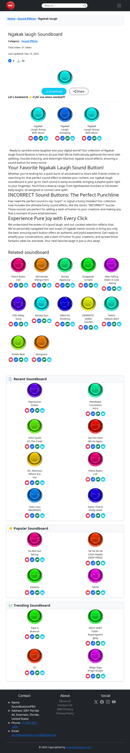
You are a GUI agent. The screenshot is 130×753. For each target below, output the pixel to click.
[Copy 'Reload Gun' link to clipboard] (39, 320)
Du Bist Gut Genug (34, 552)
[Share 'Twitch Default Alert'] (114, 324)
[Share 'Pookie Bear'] (21, 359)
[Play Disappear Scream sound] (88, 265)
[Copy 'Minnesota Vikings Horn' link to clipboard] (39, 285)
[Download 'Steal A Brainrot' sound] (42, 636)
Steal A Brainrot (34, 629)
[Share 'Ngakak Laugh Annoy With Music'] (41, 138)
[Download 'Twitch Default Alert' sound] (119, 324)
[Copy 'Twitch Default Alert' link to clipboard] (109, 324)
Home (11, 19)
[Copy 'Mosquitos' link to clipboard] (39, 359)
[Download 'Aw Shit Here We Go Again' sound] (103, 446)
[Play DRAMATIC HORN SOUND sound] (88, 303)
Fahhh (95, 587)
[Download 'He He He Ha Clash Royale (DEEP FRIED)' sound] (103, 563)
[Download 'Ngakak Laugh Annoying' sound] (72, 138)
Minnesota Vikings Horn (42, 278)
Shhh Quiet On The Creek (34, 439)
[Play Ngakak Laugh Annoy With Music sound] (38, 114)
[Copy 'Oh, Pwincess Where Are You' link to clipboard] (32, 482)
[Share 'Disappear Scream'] (91, 285)
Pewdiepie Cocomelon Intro (95, 405)
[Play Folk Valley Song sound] (18, 303)
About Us (65, 701)
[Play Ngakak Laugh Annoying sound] (65, 114)
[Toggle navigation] (119, 5)
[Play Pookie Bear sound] (18, 342)
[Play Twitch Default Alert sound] (112, 303)
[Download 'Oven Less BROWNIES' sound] (42, 515)
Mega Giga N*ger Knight (95, 669)
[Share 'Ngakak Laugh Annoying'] (67, 138)
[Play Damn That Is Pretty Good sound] (95, 495)
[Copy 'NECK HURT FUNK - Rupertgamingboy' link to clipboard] (93, 643)
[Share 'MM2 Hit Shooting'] (67, 324)
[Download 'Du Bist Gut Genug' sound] (42, 559)
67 (34, 667)
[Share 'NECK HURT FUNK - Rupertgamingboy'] (98, 643)
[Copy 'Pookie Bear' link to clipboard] (16, 359)
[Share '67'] (37, 672)
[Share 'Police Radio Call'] (21, 285)
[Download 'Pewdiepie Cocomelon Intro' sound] (103, 413)
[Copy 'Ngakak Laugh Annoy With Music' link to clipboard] (36, 138)
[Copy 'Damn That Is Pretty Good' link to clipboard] (93, 515)
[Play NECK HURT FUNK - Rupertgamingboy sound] (95, 616)
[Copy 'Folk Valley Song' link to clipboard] (16, 324)
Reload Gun (41, 315)
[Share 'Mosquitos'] (44, 359)
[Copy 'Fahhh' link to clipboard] (93, 592)
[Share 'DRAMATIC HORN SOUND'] (91, 327)
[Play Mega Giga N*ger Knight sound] (95, 655)
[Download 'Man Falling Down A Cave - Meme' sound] (119, 288)
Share (80, 91)
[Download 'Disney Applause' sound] (72, 285)
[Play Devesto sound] (35, 575)
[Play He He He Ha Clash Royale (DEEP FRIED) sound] (95, 539)
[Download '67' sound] (42, 672)
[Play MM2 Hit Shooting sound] (65, 303)
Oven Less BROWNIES (34, 508)
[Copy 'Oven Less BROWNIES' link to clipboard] (32, 515)
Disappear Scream (88, 278)
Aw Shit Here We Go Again (95, 439)
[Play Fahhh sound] (95, 575)
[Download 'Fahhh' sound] (103, 592)
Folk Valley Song (18, 317)
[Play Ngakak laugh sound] (65, 77)
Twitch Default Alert (111, 317)
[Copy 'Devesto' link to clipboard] (32, 592)
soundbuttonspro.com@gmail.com (34, 735)
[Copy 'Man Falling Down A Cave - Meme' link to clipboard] (109, 288)
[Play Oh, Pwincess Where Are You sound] (35, 459)
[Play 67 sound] (35, 655)
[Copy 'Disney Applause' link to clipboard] (62, 285)
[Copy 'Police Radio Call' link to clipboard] (16, 285)
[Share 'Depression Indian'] (37, 410)
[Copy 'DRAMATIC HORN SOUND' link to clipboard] (86, 327)
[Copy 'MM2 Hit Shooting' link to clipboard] (62, 324)
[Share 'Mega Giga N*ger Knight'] (98, 676)
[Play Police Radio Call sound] (18, 265)
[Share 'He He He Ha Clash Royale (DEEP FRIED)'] (98, 563)
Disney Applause (65, 278)
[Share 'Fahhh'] (98, 592)
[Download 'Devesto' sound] (42, 592)
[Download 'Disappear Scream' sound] (96, 285)
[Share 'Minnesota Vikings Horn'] (44, 285)
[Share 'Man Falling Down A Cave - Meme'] (114, 288)
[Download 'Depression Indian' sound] (42, 410)
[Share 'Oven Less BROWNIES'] (37, 515)
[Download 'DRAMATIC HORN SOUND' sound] (96, 327)
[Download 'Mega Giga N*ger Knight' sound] (103, 676)
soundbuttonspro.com (78, 747)
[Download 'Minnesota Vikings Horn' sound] (49, 285)
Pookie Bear (18, 354)
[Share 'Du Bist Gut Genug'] (37, 559)
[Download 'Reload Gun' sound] (49, 320)
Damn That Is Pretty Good (95, 508)
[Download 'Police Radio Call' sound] (26, 285)
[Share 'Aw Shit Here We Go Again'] (98, 446)
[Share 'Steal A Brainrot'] (37, 636)
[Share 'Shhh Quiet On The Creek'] (37, 446)
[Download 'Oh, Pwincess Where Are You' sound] (42, 482)
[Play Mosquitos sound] (42, 342)
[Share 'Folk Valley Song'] (21, 324)
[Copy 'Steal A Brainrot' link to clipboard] (32, 636)
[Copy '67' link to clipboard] (32, 672)
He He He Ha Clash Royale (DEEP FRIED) (95, 554)
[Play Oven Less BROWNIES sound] (35, 495)
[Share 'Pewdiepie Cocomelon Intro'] (98, 413)
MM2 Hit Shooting (65, 317)
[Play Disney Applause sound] (65, 265)
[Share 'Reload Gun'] (44, 320)
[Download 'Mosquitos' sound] (49, 359)
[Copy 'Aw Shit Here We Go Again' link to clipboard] (93, 446)
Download (55, 91)
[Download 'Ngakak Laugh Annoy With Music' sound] (46, 138)
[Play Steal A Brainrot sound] (35, 616)
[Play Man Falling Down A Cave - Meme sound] (112, 265)
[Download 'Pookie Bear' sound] (26, 359)
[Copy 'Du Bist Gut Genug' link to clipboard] (32, 559)
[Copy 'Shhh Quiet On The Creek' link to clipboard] (32, 446)
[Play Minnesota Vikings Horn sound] (42, 265)
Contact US (65, 705)
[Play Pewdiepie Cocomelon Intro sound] (95, 390)
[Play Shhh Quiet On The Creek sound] (35, 426)
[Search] (85, 5)
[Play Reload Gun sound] (42, 303)
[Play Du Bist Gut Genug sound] (35, 539)
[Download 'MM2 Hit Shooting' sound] (72, 324)
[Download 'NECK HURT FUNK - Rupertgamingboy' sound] (103, 643)
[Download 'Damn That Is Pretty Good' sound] (103, 515)
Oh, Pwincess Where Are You (34, 474)
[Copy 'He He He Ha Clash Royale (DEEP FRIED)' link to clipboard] (93, 563)
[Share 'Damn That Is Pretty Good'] (98, 515)
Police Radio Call (18, 278)
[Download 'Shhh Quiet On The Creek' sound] (42, 446)
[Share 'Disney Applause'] (67, 285)
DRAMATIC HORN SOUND (88, 319)
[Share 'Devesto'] (37, 592)
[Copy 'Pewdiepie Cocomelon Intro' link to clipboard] (93, 413)
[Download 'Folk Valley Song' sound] (26, 324)
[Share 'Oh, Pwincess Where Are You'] (37, 482)
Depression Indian (34, 403)
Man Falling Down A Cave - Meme (111, 280)
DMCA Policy (65, 709)
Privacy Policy (65, 713)
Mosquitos (42, 354)
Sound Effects (27, 19)
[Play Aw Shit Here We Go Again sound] (95, 426)
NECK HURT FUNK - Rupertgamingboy (95, 633)
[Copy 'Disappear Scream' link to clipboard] (86, 285)
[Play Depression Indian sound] (35, 390)
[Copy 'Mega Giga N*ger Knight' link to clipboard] (93, 676)
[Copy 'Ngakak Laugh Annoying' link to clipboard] (62, 138)
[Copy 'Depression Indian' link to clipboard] (32, 410)
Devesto (34, 587)
